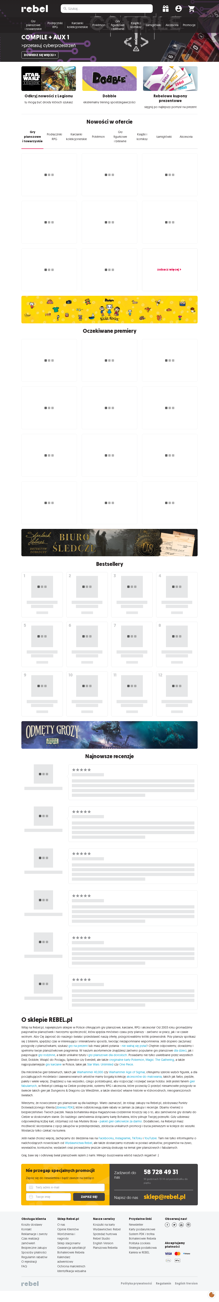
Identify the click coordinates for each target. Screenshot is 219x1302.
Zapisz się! (89, 1197)
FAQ (24, 1266)
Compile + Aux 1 (45, 37)
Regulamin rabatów (34, 1257)
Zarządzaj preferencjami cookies (211, 1294)
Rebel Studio (101, 1238)
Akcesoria (172, 25)
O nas (61, 1225)
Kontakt (26, 1229)
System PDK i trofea (141, 1234)
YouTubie (150, 1138)
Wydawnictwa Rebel (78, 1143)
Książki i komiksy (135, 25)
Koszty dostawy (31, 1225)
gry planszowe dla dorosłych (107, 1055)
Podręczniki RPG (55, 25)
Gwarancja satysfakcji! (71, 1248)
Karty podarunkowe (142, 1229)
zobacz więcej (168, 269)
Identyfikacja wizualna (71, 1271)
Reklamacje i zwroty (34, 1234)
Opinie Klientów (68, 1229)
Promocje (189, 25)
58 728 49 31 (161, 1172)
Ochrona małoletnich (71, 1266)
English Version (103, 1243)
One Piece (126, 1064)
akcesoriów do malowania (144, 1077)
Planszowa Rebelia (105, 1248)
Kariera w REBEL (139, 1252)
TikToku (137, 1138)
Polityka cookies (139, 1243)
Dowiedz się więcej (39, 55)
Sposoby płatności (33, 1252)
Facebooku (106, 1138)
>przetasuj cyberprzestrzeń (48, 45)
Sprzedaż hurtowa (105, 1234)
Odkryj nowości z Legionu (49, 96)
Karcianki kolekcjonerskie (77, 25)
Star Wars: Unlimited (100, 1064)
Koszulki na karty (104, 1225)
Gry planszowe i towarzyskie (33, 25)
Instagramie (122, 1138)
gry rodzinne (46, 1055)
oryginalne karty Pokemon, (127, 1060)
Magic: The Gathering (160, 1060)
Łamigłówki (153, 25)
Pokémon (98, 25)
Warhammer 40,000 (90, 1072)
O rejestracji (29, 1262)
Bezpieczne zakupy (34, 1248)
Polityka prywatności (136, 1283)
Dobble (109, 96)
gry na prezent (78, 1046)
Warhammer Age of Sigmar (127, 1072)
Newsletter (136, 1225)
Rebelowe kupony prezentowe (170, 98)
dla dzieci (180, 1050)
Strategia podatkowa (143, 1248)
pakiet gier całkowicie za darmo (121, 1121)
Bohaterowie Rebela (70, 1252)
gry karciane (54, 1064)
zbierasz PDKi (64, 1107)
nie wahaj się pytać (134, 1046)
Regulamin (163, 1283)
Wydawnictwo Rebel (107, 1229)
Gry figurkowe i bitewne (117, 25)
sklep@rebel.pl (164, 1197)
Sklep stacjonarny (68, 1243)
